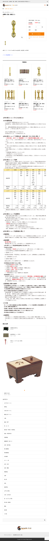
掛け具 (5, 479)
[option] (24, 372)
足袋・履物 (6, 467)
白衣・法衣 (6, 464)
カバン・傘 (6, 460)
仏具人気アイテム (7, 410)
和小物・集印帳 (7, 502)
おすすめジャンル (7, 403)
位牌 (5, 475)
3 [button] (25, 390)
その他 (5, 513)
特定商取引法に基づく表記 (17, 534)
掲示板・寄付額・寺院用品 (9, 429)
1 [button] (23, 390)
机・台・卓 (6, 425)
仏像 (5, 418)
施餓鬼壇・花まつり (8, 441)
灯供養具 (6, 456)
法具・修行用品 (7, 445)
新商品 (5, 406)
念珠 (5, 483)
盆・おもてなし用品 (8, 498)
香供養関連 (6, 452)
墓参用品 (6, 487)
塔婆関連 (6, 437)
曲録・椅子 (6, 422)
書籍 (5, 506)
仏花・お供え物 (7, 494)
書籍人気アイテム (7, 414)
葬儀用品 (6, 471)
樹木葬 (5, 510)
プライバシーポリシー (8, 534)
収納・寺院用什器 (7, 433)
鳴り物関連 (6, 448)
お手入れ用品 (7, 490)
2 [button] (24, 390)
